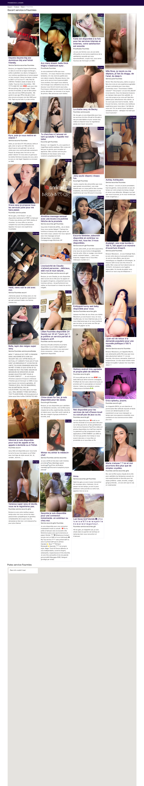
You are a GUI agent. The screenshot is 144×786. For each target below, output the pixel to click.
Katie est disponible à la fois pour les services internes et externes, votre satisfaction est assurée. (87, 42)
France (16, 7)
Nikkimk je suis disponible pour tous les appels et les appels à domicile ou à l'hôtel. (23, 442)
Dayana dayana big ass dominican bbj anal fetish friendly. (21, 60)
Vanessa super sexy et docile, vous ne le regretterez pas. (23, 505)
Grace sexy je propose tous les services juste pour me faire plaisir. (22, 207)
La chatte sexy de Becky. (85, 109)
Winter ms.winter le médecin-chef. (55, 453)
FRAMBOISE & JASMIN (15, 3)
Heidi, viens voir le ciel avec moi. (22, 288)
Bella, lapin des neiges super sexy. (22, 347)
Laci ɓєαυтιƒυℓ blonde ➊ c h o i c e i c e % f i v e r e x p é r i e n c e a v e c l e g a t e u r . (88, 521)
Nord (22, 7)
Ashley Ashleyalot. (115, 180)
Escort (10, 7)
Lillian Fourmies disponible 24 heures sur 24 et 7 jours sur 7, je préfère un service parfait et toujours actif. (56, 335)
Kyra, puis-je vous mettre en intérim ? (22, 136)
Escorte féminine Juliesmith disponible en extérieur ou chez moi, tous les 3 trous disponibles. (86, 239)
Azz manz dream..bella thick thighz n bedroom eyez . (54, 64)
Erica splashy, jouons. (116, 400)
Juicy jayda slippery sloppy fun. (86, 177)
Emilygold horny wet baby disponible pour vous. (86, 307)
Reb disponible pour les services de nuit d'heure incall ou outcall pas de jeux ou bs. (87, 412)
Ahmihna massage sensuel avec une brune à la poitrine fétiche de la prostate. (54, 218)
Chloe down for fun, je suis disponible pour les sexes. (54, 398)
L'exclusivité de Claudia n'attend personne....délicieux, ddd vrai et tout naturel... (55, 268)
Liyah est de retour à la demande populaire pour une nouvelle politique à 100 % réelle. (120, 342)
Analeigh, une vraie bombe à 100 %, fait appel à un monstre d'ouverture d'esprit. (120, 245)
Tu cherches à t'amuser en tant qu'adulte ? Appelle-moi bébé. (54, 136)
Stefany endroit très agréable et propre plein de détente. (87, 370)
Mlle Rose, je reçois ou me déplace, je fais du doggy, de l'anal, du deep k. (120, 73)
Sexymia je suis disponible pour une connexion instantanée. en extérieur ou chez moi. (54, 517)
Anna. (76, 476)
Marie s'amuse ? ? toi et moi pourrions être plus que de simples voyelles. (119, 465)
